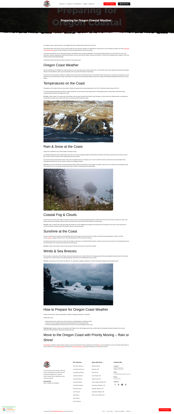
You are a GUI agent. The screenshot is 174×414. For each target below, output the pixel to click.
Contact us (91, 4)
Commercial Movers (78, 375)
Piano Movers (76, 398)
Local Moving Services (78, 369)
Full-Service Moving (78, 366)
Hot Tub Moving (77, 401)
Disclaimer (128, 411)
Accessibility (121, 411)
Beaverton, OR (95, 369)
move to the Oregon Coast (78, 346)
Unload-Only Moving (78, 385)
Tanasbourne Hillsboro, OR (98, 385)
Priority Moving (47, 345)
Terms (103, 411)
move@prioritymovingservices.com (122, 374)
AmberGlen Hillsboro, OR (98, 391)
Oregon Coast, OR (96, 379)
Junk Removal (76, 391)
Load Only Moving (77, 382)
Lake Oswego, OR (96, 375)
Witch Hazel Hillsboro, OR (98, 395)
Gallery (85, 4)
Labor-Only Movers (77, 379)
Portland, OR (95, 372)
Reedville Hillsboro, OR (97, 388)
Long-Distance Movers (78, 372)
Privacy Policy (110, 411)
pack (99, 345)
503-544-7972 (117, 378)
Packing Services (77, 388)
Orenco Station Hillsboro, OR (99, 382)
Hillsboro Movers (96, 366)
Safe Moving (76, 395)
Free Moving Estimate (59, 346)
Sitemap (116, 411)
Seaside (49, 237)
